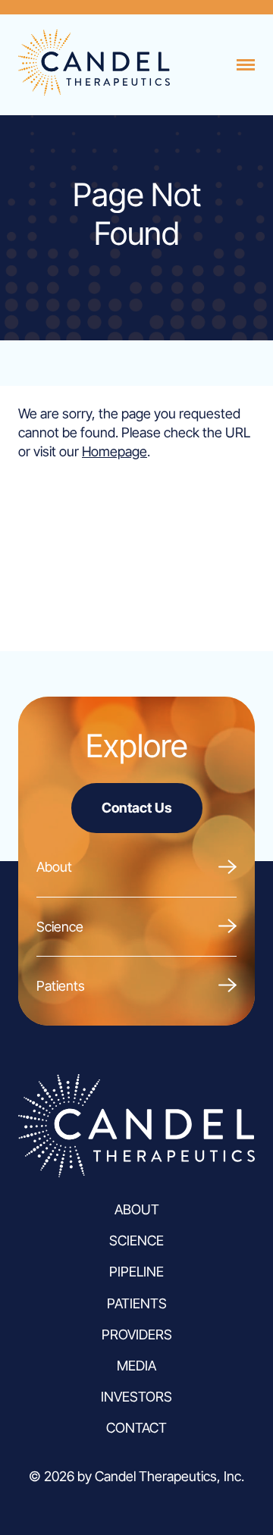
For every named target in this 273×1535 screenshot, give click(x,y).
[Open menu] (246, 65)
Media (136, 1366)
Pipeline (136, 1272)
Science (59, 927)
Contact (136, 1428)
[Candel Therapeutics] (94, 91)
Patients (60, 986)
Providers (137, 1334)
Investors (136, 1397)
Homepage (114, 451)
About (54, 867)
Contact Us (137, 808)
